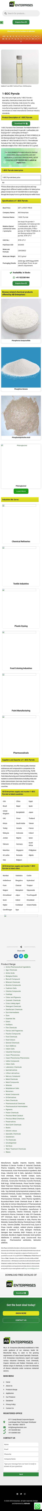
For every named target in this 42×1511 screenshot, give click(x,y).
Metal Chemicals (12, 1079)
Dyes (7, 1015)
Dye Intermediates (12, 1012)
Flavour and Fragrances (14, 1031)
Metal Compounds (12, 1082)
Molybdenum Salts (12, 1088)
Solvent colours (11, 1131)
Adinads (27, 1503)
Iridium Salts (10, 1064)
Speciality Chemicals (13, 1134)
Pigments (9, 1109)
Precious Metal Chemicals (15, 1119)
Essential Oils (10, 1018)
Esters (8, 1021)
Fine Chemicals (11, 1027)
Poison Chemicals (12, 1113)
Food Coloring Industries (21, 668)
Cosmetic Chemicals (13, 1000)
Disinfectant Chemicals (14, 1009)
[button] (16, 956)
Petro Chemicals (12, 1100)
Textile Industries (21, 583)
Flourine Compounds (13, 1034)
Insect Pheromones (13, 1055)
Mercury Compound (13, 1076)
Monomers (9, 1091)
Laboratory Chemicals (14, 1067)
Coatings (9, 994)
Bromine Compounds (13, 985)
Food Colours (10, 1040)
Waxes (8, 1152)
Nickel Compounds (12, 1094)
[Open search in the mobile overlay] (21, 13)
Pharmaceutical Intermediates (16, 1106)
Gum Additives (11, 1046)
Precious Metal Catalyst (14, 1115)
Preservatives (11, 1122)
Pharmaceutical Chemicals (15, 1103)
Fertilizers (9, 1025)
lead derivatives (11, 1070)
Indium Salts (10, 1049)
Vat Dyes (9, 1146)
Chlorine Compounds (13, 991)
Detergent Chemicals (13, 1006)
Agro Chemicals (11, 970)
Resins (8, 1128)
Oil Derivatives (11, 1097)
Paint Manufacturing (21, 710)
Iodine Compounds (12, 1061)
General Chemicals (12, 1043)
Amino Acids (10, 973)
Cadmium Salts (11, 988)
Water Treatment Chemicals (16, 1149)
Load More (21, 491)
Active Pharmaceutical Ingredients (18, 967)
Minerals (9, 1085)
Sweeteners (10, 1137)
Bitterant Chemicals (13, 982)
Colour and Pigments (13, 997)
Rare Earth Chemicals (13, 1125)
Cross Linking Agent (13, 1003)
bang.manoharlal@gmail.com (31, 1268)
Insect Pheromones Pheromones (17, 1058)
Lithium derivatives (12, 1073)
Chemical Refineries (21, 541)
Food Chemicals (11, 1037)
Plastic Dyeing (21, 626)
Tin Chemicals (11, 1140)
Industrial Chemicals (13, 1052)
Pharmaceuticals (21, 753)
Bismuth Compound (13, 979)
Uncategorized (11, 1143)
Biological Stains (11, 976)
